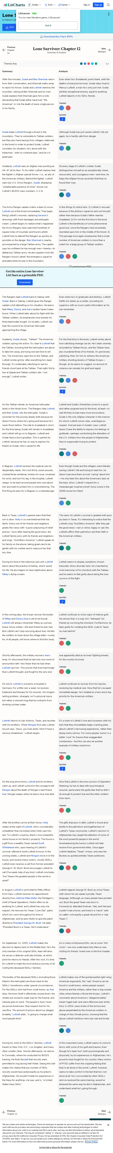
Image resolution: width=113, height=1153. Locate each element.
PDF (11, 27)
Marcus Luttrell (12, 19)
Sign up (98, 4)
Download (24, 282)
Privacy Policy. (91, 1141)
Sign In (86, 4)
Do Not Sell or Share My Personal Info (55, 1147)
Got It (48, 25)
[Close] (108, 1125)
